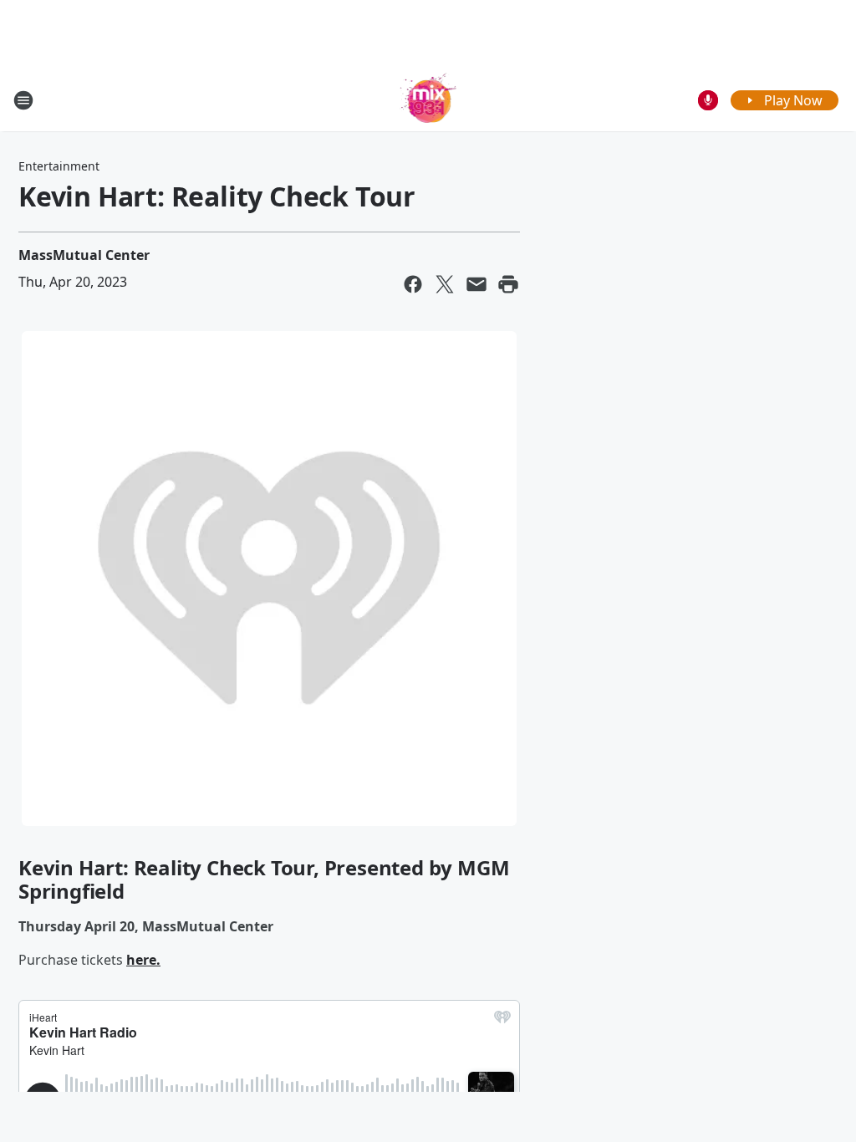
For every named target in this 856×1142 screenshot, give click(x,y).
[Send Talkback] (708, 100)
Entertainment (58, 166)
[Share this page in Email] (476, 284)
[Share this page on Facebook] (413, 284)
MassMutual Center (84, 255)
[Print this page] (508, 284)
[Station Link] (428, 100)
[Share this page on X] (444, 284)
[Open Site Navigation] (23, 100)
